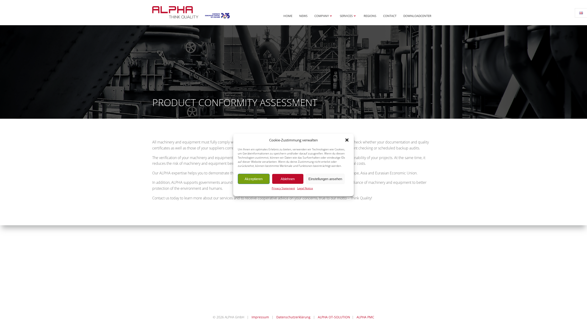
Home (287, 16)
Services (346, 16)
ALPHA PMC (365, 317)
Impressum (260, 317)
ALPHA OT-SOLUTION (334, 317)
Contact (389, 16)
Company (321, 16)
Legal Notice (305, 188)
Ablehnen (288, 179)
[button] (347, 140)
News (303, 16)
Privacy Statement (283, 188)
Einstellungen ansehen (325, 179)
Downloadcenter (417, 16)
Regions (370, 16)
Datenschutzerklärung (293, 317)
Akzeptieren (254, 179)
